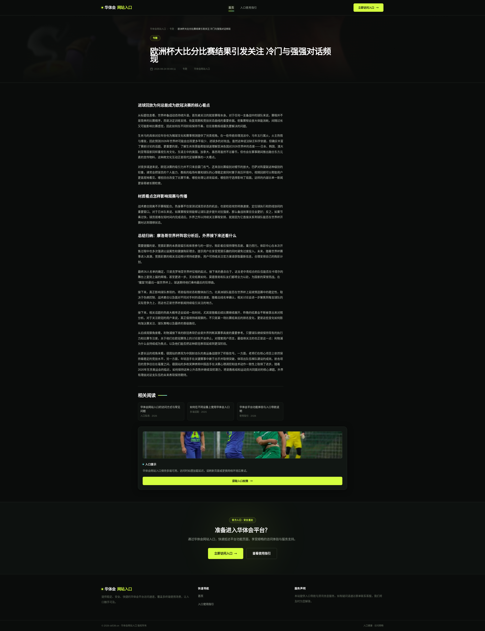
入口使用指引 (248, 7)
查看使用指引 (262, 553)
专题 (172, 29)
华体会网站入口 (158, 29)
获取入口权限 (240, 480)
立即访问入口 (366, 7)
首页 (231, 7)
